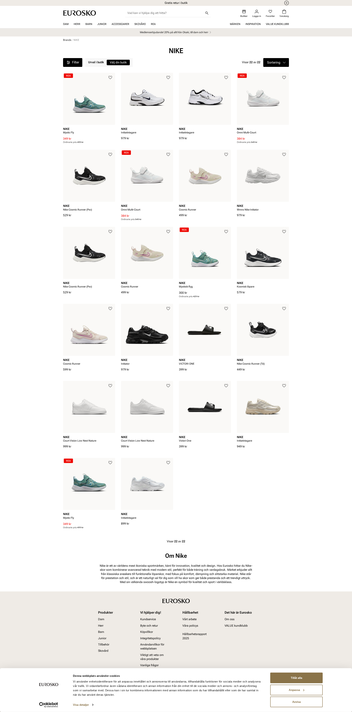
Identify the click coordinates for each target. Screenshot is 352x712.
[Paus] (286, 3)
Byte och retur (149, 625)
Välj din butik (118, 62)
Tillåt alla (296, 677)
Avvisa (296, 701)
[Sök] (207, 13)
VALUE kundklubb (277, 24)
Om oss (229, 619)
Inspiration (253, 24)
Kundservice (148, 619)
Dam (66, 24)
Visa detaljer (81, 704)
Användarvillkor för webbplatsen (152, 646)
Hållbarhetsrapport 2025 (194, 636)
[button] (276, 62)
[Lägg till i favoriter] (110, 77)
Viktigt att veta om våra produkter (152, 657)
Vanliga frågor (149, 665)
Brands (67, 39)
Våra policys (190, 625)
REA (153, 24)
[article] (89, 105)
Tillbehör (103, 644)
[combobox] (165, 13)
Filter (75, 62)
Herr (77, 24)
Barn (88, 24)
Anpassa (294, 689)
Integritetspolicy (150, 638)
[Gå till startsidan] (79, 13)
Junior (102, 24)
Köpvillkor (146, 632)
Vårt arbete (189, 619)
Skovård (140, 24)
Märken (235, 24)
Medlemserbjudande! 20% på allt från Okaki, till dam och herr (174, 32)
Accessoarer (120, 24)
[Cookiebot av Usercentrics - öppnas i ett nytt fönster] (49, 705)
